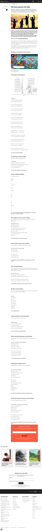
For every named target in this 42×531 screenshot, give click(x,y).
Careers (14, 500)
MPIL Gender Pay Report (4, 500)
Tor (32, 516)
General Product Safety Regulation (4, 519)
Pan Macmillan (4, 496)
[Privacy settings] (2, 529)
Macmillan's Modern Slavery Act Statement (5, 510)
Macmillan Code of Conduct (5, 503)
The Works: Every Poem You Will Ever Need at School (21, 260)
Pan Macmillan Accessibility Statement (5, 516)
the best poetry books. (23, 38)
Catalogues (14, 503)
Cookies (2, 527)
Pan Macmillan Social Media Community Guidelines (5, 521)
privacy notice (18, 438)
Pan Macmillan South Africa (26, 500)
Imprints (34, 496)
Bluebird (33, 498)
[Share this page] (7, 10)
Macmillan (34, 504)
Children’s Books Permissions (5, 514)
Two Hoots (34, 517)
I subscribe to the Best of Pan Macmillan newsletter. (17, 481)
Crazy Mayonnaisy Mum (22, 331)
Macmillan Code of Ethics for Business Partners (5, 505)
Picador (33, 514)
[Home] (4, 1)
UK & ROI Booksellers (16, 506)
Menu (39, 1)
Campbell (33, 500)
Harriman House (34, 503)
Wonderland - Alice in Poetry (17, 283)
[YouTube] (40, 491)
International (25, 496)
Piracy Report (15, 501)
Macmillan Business (35, 506)
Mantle (33, 510)
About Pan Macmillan (4, 498)
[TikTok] (38, 491)
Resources (15, 496)
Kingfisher (34, 501)
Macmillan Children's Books (36, 507)
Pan (33, 513)
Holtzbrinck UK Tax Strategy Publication (5, 512)
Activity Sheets (15, 504)
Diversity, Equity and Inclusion (5, 501)
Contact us (14, 498)
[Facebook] (34, 491)
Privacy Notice (7, 527)
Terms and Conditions (13, 527)
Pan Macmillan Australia (25, 498)
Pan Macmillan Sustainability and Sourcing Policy (6, 507)
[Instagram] (36, 491)
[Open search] (33, 1)
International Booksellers (16, 507)
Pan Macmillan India (25, 501)
